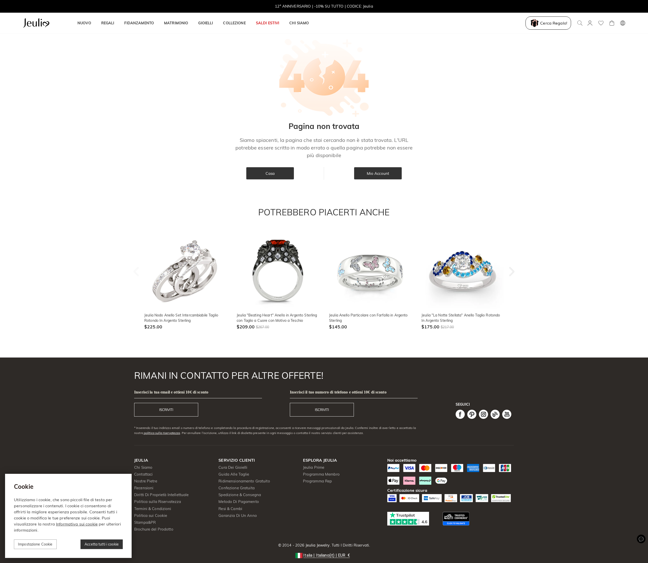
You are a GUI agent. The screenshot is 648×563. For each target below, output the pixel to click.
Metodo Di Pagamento (238, 501)
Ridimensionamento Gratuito (244, 481)
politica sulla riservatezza (161, 433)
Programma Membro (321, 474)
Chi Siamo (143, 467)
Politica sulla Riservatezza (157, 501)
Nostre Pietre (145, 481)
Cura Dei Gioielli (232, 467)
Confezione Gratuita (236, 487)
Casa (270, 173)
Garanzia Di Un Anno (237, 515)
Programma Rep (317, 481)
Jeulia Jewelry (317, 545)
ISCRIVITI (166, 410)
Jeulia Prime (314, 467)
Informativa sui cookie (77, 524)
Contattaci (143, 474)
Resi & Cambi (230, 508)
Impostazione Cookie (35, 544)
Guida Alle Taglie (233, 474)
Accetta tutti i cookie (102, 544)
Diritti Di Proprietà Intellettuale (161, 494)
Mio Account (378, 173)
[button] (324, 555)
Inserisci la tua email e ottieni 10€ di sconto (171, 392)
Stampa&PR (145, 522)
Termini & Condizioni (152, 508)
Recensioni (143, 487)
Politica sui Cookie (150, 515)
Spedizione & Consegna (239, 494)
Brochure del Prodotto (153, 529)
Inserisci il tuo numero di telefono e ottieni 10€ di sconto (338, 392)
